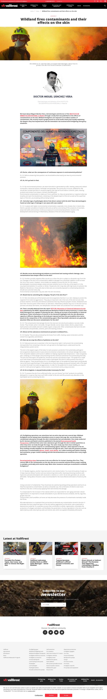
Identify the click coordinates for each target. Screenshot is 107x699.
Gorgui (66, 659)
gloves (42, 450)
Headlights (32, 663)
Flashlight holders (34, 667)
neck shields (54, 450)
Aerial (79, 5)
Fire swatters (49, 651)
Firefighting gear (23, 5)
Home (32, 11)
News (37, 11)
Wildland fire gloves (51, 659)
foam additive (50, 661)
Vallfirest (5, 649)
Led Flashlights (33, 665)
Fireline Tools (44, 5)
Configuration (39, 695)
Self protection (50, 649)
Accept (66, 695)
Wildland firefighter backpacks (37, 653)
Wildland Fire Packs (34, 5)
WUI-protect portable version (54, 663)
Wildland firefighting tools (36, 651)
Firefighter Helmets (51, 655)
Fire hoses (66, 663)
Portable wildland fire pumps (37, 669)
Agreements (6, 651)
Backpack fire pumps (69, 657)
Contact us (59, 1)
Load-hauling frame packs (36, 661)
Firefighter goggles (69, 651)
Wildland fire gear (51, 667)
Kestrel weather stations (52, 665)
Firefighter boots (50, 657)
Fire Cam (66, 653)
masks (47, 450)
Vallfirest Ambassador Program (11, 657)
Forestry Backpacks (34, 659)
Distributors (6, 653)
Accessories (86, 5)
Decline (51, 695)
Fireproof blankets (69, 655)
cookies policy (31, 691)
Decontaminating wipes (28, 460)
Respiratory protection (70, 649)
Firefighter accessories (35, 657)
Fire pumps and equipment (56, 5)
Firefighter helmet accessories (37, 655)
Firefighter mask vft (69, 665)
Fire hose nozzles (68, 661)
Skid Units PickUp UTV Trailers (54, 653)
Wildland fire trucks (70, 5)
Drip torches (49, 669)
